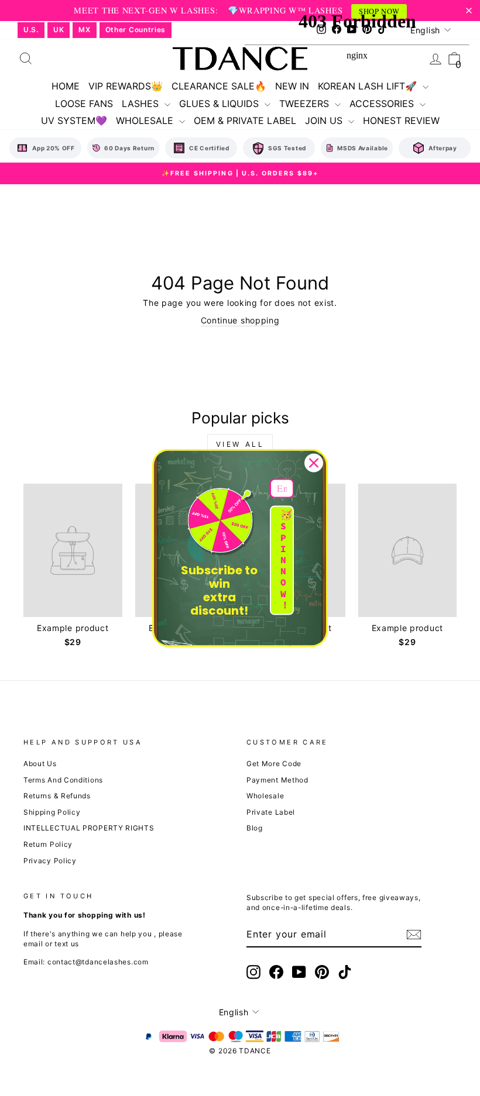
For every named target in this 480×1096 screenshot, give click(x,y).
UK (58, 29)
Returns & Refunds (57, 795)
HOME (66, 86)
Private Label (270, 812)
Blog (254, 827)
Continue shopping (240, 320)
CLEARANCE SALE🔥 (219, 86)
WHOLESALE (146, 120)
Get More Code (273, 763)
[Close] (314, 463)
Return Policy (48, 844)
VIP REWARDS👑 (125, 86)
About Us (40, 763)
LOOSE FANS (84, 103)
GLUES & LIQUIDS (220, 103)
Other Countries (135, 29)
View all (240, 444)
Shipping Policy (52, 812)
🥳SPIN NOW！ (286, 560)
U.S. (31, 29)
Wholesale (265, 795)
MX (84, 29)
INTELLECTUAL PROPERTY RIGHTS (89, 827)
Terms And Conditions (63, 780)
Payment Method (277, 780)
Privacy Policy (50, 860)
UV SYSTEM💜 (74, 120)
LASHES (142, 103)
